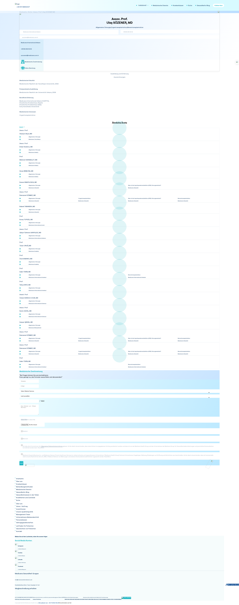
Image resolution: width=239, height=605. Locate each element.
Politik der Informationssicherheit (22, 599)
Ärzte (30, 12)
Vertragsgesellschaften (24, 522)
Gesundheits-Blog (22, 492)
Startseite (23, 12)
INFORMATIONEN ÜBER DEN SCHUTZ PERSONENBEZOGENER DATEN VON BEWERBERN (102, 599)
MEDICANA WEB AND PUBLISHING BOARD (74, 599)
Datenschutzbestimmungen (71, 597)
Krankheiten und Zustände (25, 497)
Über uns (19, 481)
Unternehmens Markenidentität (27, 517)
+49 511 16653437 (23, 7)
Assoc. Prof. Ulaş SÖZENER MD (44, 12)
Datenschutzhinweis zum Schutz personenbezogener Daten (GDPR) (49, 597)
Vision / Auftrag (22, 506)
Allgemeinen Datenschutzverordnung (51, 446)
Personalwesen (21, 520)
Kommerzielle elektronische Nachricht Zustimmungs (95, 597)
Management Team (23, 514)
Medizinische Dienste (23, 489)
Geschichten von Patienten (26, 529)
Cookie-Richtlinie (37, 599)
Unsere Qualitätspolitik (24, 512)
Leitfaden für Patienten (25, 526)
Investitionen (21, 509)
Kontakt (19, 531)
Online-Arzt (218, 5)
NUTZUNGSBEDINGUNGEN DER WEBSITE (24, 597)
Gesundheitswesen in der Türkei (27, 495)
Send (21, 463)
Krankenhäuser (21, 484)
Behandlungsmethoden (24, 487)
